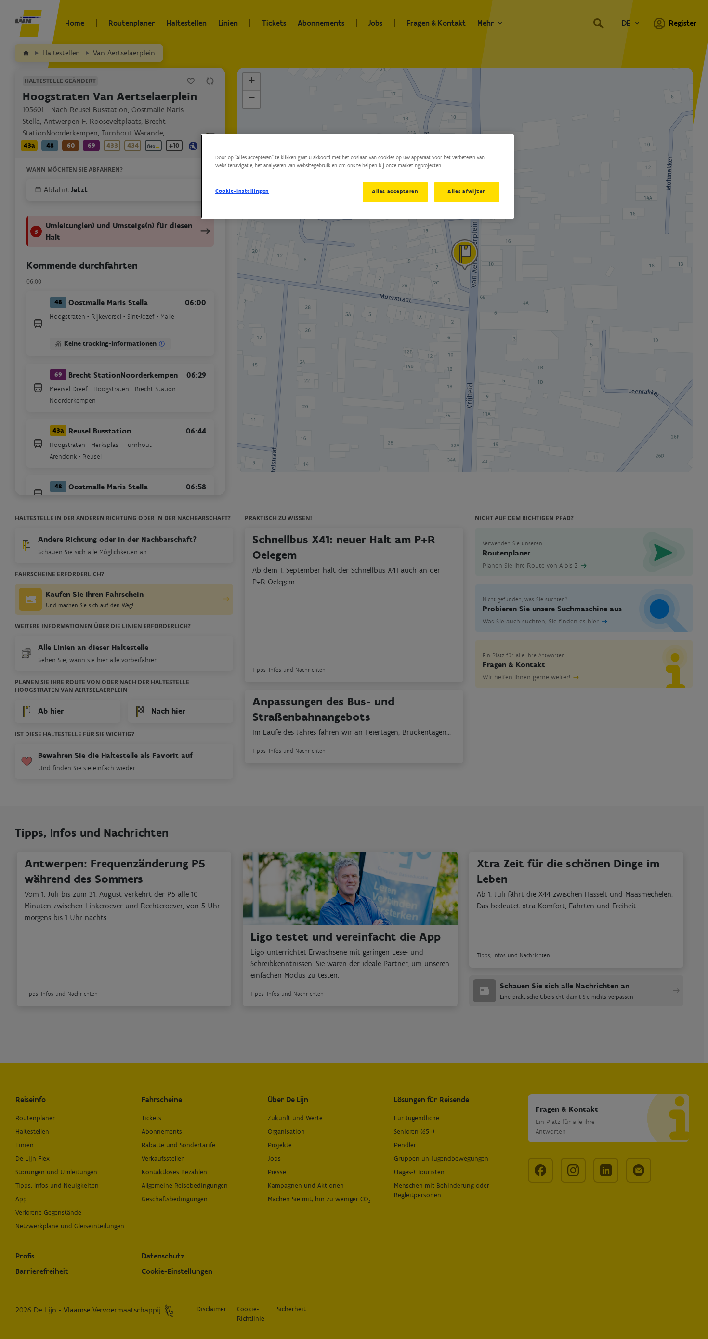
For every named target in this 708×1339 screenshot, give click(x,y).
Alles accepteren (395, 191)
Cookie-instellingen (242, 191)
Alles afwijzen (466, 191)
